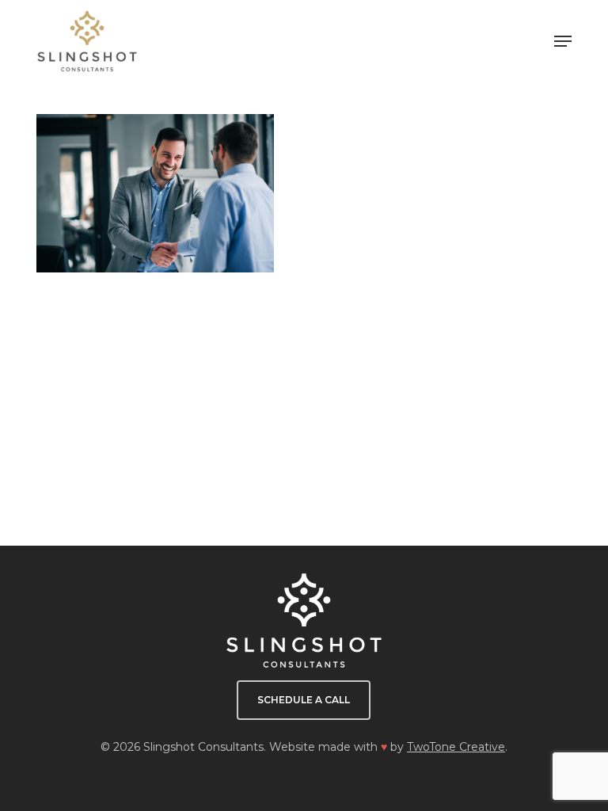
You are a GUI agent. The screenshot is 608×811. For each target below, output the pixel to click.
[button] (563, 41)
